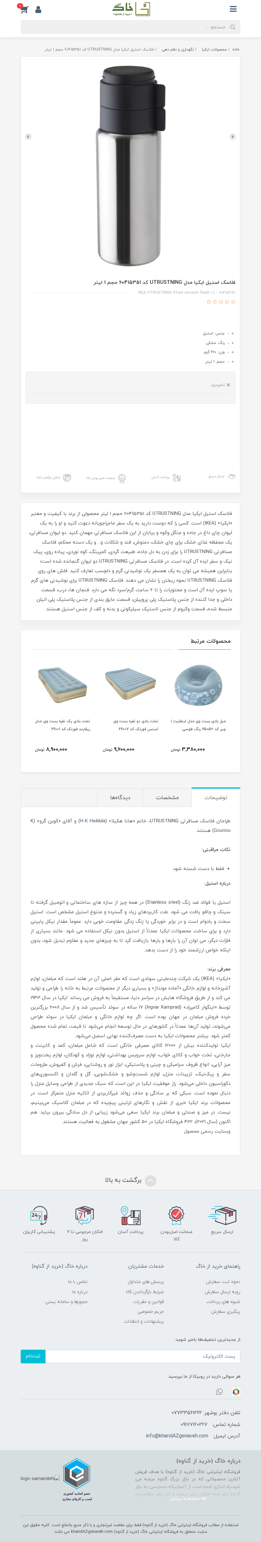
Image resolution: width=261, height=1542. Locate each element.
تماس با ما (78, 1282)
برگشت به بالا (124, 1180)
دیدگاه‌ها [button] (120, 798)
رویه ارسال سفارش (222, 1292)
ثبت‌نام (33, 1356)
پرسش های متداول (146, 1282)
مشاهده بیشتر (185, 1499)
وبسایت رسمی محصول (207, 1131)
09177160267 (194, 1424)
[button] (28, 9)
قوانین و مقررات (148, 1302)
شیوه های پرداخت (223, 1302)
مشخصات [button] (167, 798)
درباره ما (80, 1292)
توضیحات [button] (216, 798)
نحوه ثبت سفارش (223, 1282)
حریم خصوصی (151, 1312)
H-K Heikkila (92, 821)
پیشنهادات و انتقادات (144, 1322)
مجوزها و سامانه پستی (66, 1302)
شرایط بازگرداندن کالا (145, 1292)
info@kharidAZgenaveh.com (177, 1436)
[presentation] (232, 137)
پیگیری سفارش (225, 1312)
